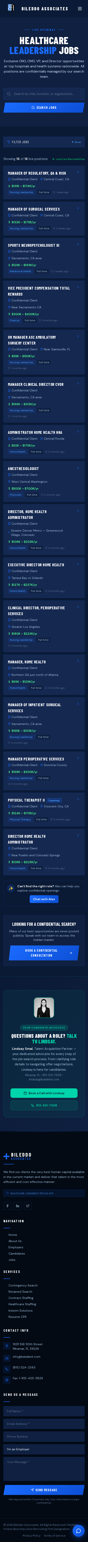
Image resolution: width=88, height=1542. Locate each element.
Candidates (17, 1253)
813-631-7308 (46, 1105)
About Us (15, 1241)
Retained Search (20, 1292)
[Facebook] (7, 1206)
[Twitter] (28, 1206)
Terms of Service (55, 1535)
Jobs (12, 1260)
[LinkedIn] (17, 1206)
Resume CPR (17, 1317)
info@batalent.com (26, 1357)
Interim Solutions (21, 1310)
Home (13, 1235)
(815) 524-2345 (24, 1367)
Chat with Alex (44, 899)
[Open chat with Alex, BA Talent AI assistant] (79, 1531)
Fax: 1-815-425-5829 (28, 1378)
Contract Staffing (21, 1298)
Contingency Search (23, 1285)
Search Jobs (47, 107)
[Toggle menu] (80, 8)
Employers (16, 1247)
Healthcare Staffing (22, 1304)
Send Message (46, 1490)
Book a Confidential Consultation (41, 952)
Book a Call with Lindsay (47, 1093)
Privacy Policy (31, 1535)
